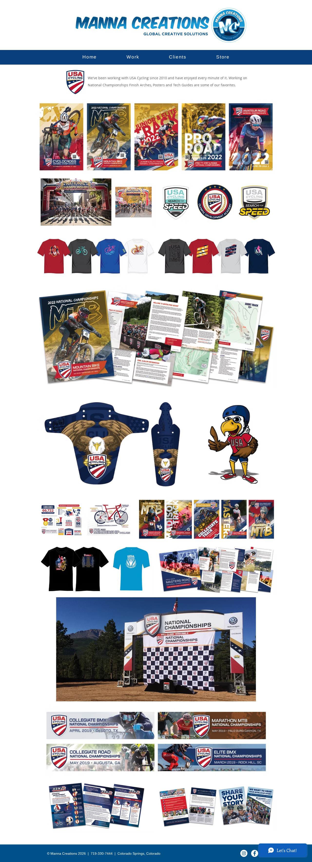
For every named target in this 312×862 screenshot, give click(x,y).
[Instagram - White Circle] (243, 853)
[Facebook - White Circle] (254, 853)
